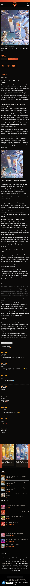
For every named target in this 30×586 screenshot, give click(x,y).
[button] (2, 4)
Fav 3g (13, 579)
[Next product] (2, 53)
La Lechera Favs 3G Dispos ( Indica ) (22, 463)
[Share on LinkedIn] (15, 66)
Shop (10, 579)
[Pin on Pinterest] (12, 66)
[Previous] (1, 456)
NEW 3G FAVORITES (9, 46)
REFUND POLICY (16, 580)
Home (2, 46)
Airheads (3, 124)
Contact (17, 579)
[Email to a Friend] (10, 66)
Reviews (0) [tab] (4, 77)
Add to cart (13, 59)
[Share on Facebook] (5, 66)
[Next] (29, 456)
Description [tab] (4, 74)
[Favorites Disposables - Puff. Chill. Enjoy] (15, 4)
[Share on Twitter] (7, 66)
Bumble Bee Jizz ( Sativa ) (6, 462)
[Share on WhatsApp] (2, 66)
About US (22, 579)
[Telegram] (3, 582)
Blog (25, 580)
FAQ (22, 580)
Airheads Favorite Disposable (15, 92)
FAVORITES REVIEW (8, 580)
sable (5, 283)
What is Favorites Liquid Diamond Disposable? (12, 219)
